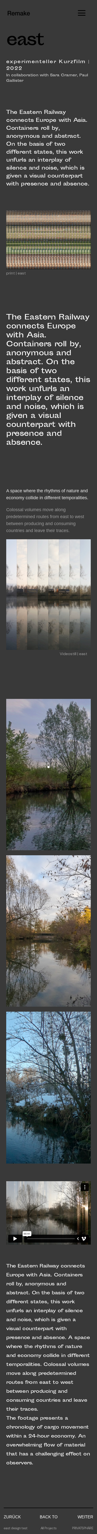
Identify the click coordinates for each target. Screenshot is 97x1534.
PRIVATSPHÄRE (82, 1528)
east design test (15, 1528)
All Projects (48, 1528)
